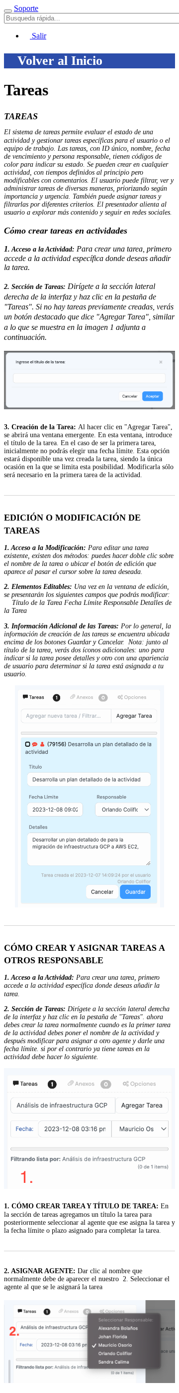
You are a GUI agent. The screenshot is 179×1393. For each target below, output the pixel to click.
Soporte (26, 8)
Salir (38, 35)
